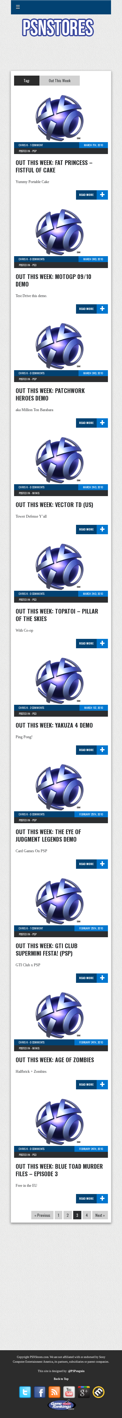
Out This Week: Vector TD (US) (54, 504)
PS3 (34, 265)
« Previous (42, 1215)
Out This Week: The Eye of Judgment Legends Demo (48, 835)
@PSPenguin (76, 1371)
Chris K (23, 145)
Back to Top (61, 1379)
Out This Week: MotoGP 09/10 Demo (53, 280)
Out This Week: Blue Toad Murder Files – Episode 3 (59, 1170)
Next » (100, 1215)
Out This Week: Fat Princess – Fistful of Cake (54, 166)
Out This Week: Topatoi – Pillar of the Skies (57, 615)
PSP (34, 151)
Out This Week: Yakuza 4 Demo (54, 725)
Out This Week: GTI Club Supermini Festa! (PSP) (47, 949)
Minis (35, 493)
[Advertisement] (61, 57)
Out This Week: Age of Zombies (55, 1060)
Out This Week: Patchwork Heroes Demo (50, 394)
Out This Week (59, 80)
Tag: (26, 80)
